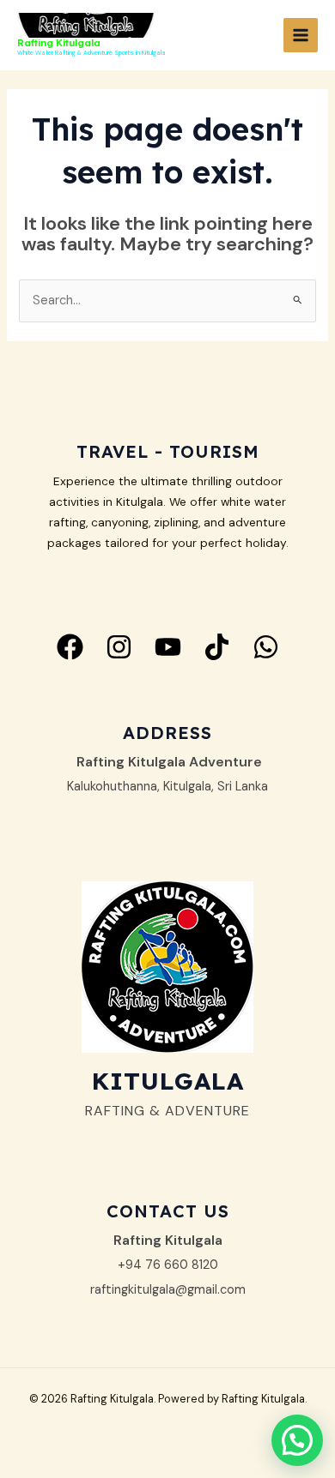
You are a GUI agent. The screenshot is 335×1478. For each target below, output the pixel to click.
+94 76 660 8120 (168, 1265)
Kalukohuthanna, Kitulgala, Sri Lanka (167, 786)
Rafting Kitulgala (58, 43)
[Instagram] (119, 647)
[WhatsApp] (266, 647)
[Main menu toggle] (300, 35)
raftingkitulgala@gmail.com (168, 1290)
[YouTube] (168, 647)
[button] (297, 1440)
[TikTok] (217, 647)
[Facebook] (70, 647)
